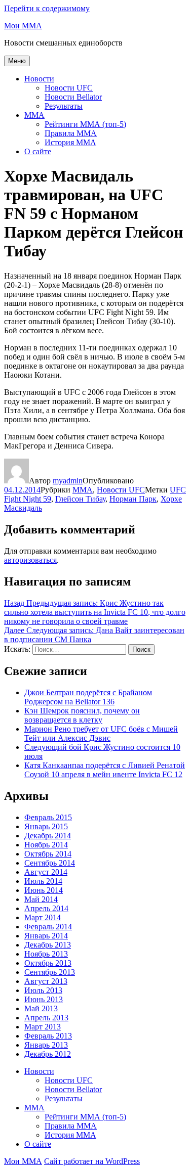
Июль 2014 (43, 881)
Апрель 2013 (46, 1017)
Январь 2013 (46, 1045)
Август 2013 (45, 981)
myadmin (68, 480)
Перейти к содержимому (47, 8)
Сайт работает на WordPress (92, 1161)
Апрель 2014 (46, 908)
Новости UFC (69, 87)
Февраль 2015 (48, 817)
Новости (39, 78)
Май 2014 (41, 899)
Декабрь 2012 (47, 1054)
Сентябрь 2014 (49, 863)
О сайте (37, 151)
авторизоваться (30, 560)
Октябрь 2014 (47, 853)
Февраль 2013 (48, 1035)
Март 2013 (42, 1026)
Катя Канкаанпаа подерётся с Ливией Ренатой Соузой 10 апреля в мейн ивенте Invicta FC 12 (104, 770)
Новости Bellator (73, 97)
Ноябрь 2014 (46, 844)
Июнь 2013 (43, 999)
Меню (17, 61)
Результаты (64, 106)
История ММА (70, 142)
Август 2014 (45, 872)
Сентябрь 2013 (49, 972)
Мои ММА (23, 25)
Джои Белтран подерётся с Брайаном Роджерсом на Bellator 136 (88, 697)
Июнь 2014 (43, 890)
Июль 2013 (43, 990)
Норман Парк (133, 498)
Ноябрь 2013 (46, 954)
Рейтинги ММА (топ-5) (85, 124)
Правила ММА (71, 133)
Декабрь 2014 (47, 835)
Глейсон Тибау (80, 498)
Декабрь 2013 (47, 944)
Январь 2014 (46, 935)
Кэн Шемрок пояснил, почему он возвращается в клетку (82, 715)
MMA (34, 115)
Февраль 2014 (48, 926)
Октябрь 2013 (47, 963)
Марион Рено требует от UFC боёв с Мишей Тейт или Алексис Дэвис (101, 733)
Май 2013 (41, 1008)
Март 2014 (42, 917)
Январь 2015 (46, 826)
